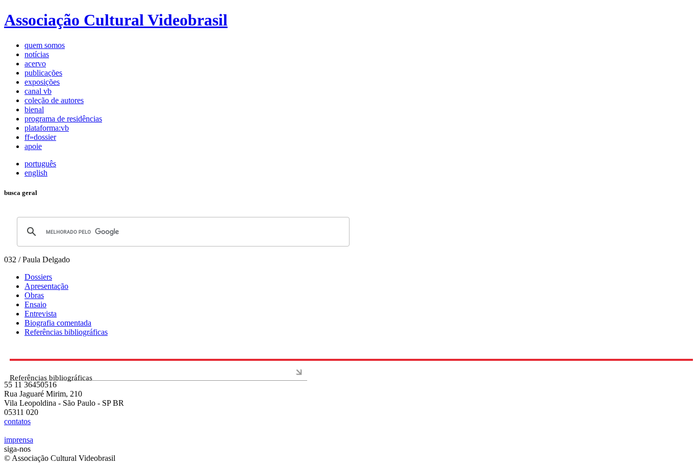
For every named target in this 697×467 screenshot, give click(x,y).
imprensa (18, 439)
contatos (17, 421)
